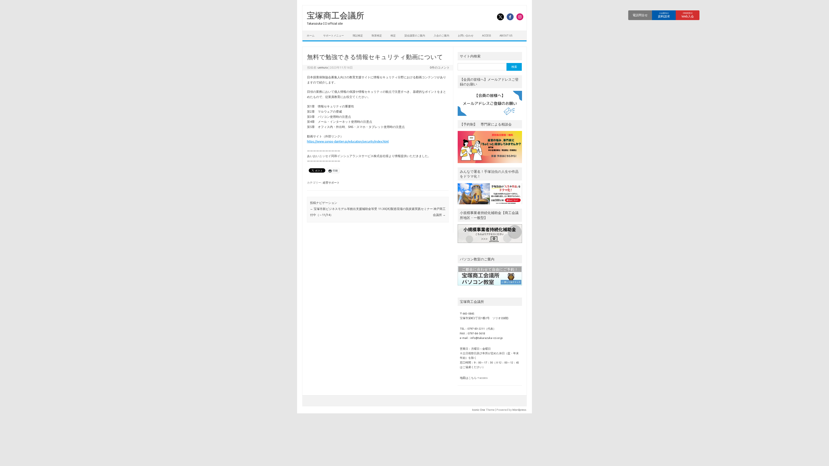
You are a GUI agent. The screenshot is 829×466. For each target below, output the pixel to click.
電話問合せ (640, 15)
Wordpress (519, 409)
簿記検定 (358, 35)
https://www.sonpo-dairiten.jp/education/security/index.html (348, 141)
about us (506, 35)
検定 (393, 35)
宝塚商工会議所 (335, 15)
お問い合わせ (465, 35)
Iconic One (478, 409)
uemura (323, 67)
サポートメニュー (333, 35)
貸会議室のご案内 (414, 35)
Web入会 (688, 15)
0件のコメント (440, 67)
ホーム (311, 35)
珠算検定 (377, 35)
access (486, 35)
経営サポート (331, 182)
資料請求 (664, 15)
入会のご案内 (441, 35)
